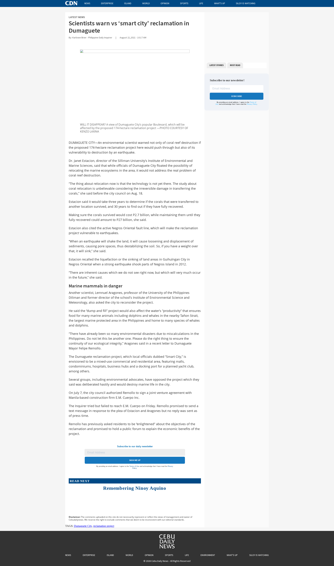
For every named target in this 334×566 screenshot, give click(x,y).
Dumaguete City (83, 525)
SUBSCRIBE (236, 96)
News (87, 3)
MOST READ (235, 65)
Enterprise (107, 3)
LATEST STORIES (216, 65)
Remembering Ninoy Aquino (134, 488)
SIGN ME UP (134, 460)
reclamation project (103, 525)
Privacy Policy (252, 104)
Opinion (165, 3)
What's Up (219, 3)
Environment (208, 555)
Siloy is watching (245, 3)
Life (201, 3)
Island (127, 3)
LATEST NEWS (77, 17)
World (146, 3)
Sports (184, 3)
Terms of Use (134, 466)
